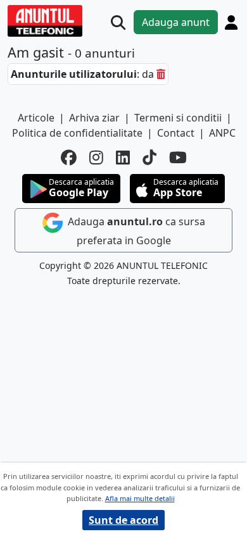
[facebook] (69, 157)
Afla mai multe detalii (140, 498)
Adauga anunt (176, 22)
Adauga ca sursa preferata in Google (135, 230)
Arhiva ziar (94, 118)
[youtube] (178, 157)
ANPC (222, 133)
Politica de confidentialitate (77, 133)
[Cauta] (118, 22)
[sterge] (160, 74)
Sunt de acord (123, 520)
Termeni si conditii (178, 118)
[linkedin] (123, 157)
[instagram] (96, 157)
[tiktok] (149, 157)
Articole (36, 118)
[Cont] (231, 22)
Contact (175, 133)
